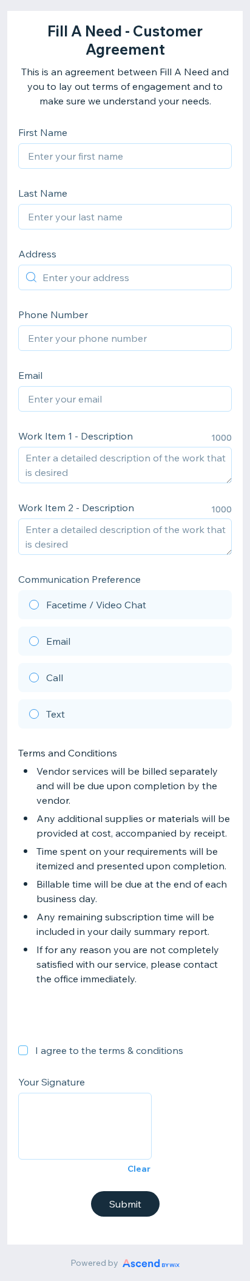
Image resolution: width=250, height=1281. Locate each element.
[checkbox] (23, 1050)
